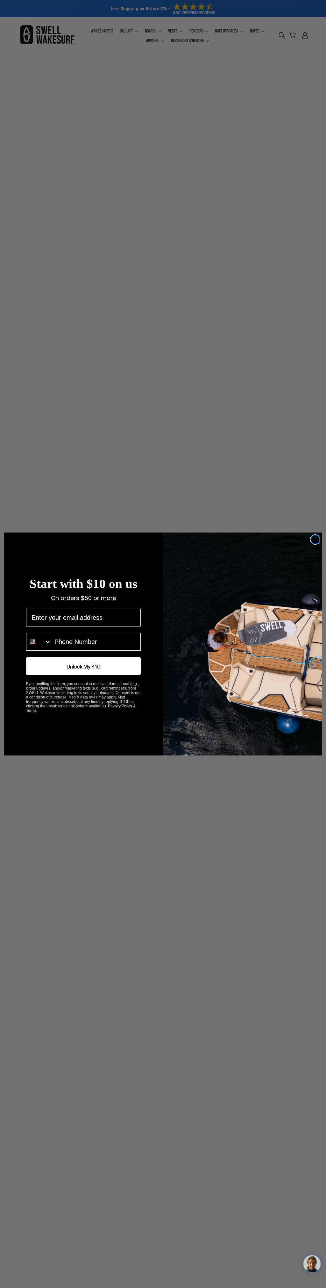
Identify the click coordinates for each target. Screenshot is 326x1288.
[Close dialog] (315, 539)
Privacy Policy (120, 714)
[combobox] (38, 649)
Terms (31, 718)
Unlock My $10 (84, 674)
